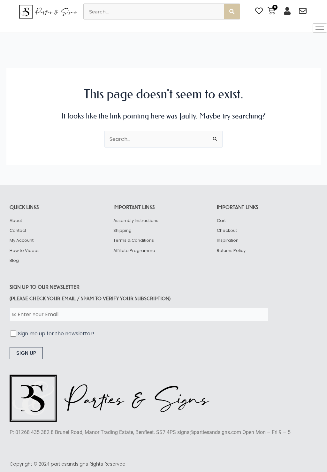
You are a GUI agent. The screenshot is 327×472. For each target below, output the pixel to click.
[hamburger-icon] (320, 28)
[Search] (232, 11)
